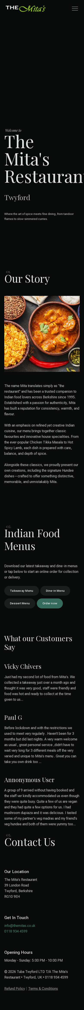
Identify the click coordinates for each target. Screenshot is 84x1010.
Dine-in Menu (55, 590)
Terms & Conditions (43, 989)
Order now (49, 603)
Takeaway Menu (21, 590)
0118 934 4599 (15, 931)
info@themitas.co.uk (19, 926)
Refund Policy (14, 989)
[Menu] (75, 8)
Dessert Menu (20, 603)
